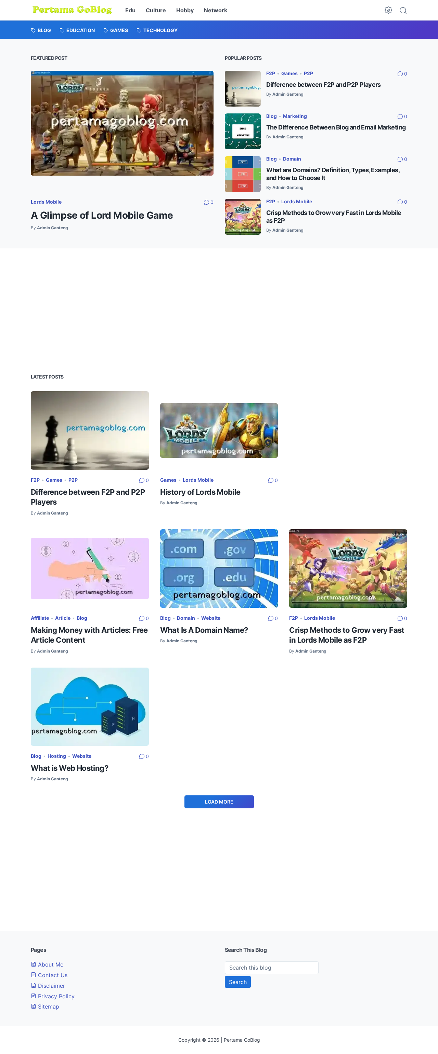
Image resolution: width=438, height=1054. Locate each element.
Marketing (295, 116)
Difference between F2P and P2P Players (323, 84)
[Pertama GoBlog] (72, 10)
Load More (219, 802)
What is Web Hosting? (69, 768)
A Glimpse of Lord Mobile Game (102, 215)
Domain (292, 159)
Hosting (57, 756)
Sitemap (47, 1006)
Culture (156, 10)
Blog (271, 116)
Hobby (185, 10)
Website (210, 618)
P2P (308, 73)
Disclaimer (50, 985)
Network (215, 10)
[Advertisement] (219, 310)
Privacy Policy (55, 996)
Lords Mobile (46, 202)
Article (62, 618)
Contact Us (51, 975)
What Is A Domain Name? (204, 630)
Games (289, 73)
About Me (49, 964)
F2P (270, 73)
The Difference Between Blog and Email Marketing (336, 127)
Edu (130, 10)
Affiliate (40, 618)
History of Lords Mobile (200, 492)
